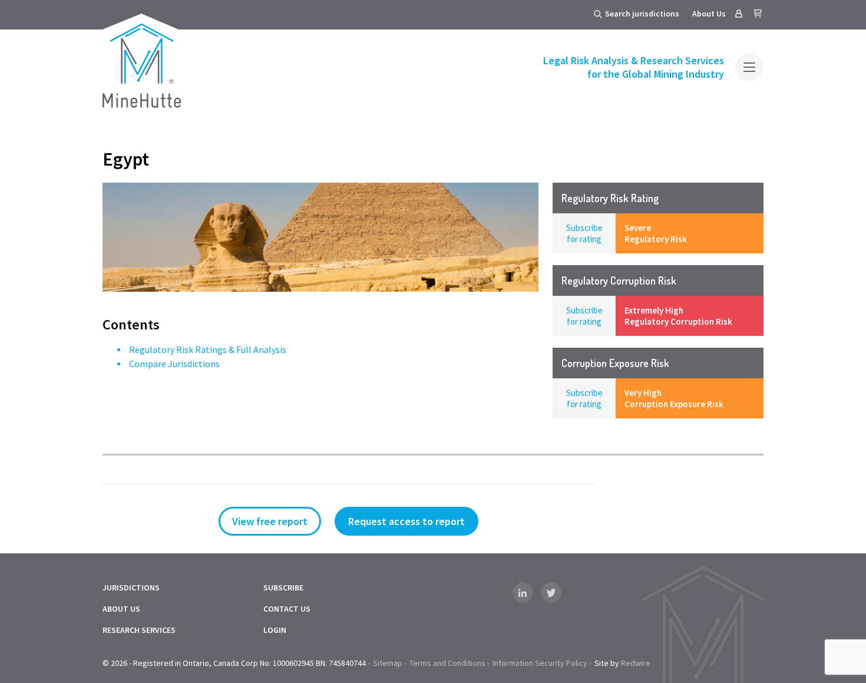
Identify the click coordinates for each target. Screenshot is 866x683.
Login (274, 630)
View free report (270, 521)
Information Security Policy (540, 663)
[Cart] (757, 13)
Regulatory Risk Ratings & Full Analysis (207, 349)
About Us (709, 13)
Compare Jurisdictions (174, 363)
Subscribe (283, 587)
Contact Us (286, 608)
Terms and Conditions (447, 663)
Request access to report (406, 521)
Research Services (139, 630)
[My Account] (739, 13)
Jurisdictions (131, 587)
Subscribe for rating (584, 233)
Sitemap (387, 663)
